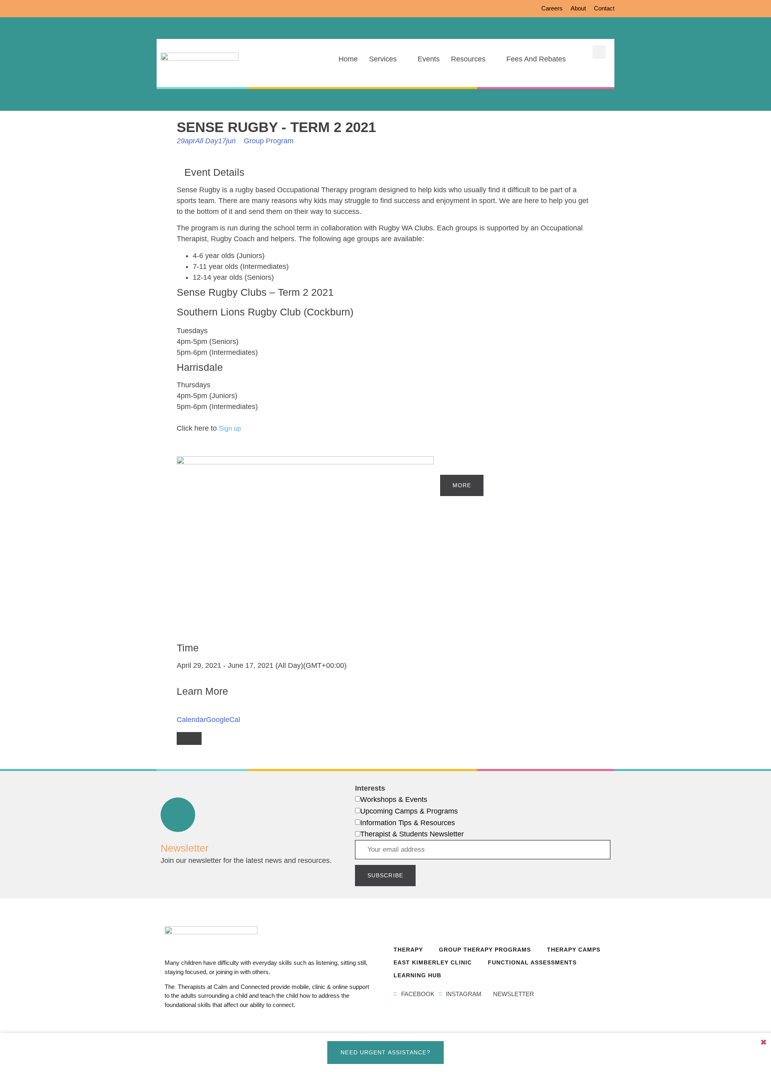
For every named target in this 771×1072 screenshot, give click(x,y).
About (578, 8)
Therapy (408, 949)
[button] (599, 52)
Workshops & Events (393, 799)
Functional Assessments (532, 962)
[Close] (189, 738)
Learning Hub (417, 975)
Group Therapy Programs (485, 949)
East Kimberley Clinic (433, 962)
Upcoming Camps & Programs (409, 811)
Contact (604, 8)
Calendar (191, 720)
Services (383, 59)
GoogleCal (223, 720)
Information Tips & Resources (407, 823)
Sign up (230, 428)
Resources (468, 59)
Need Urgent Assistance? (385, 1052)
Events (429, 59)
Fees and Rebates (536, 59)
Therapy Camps (573, 949)
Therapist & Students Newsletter (412, 834)
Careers (552, 8)
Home (348, 59)
